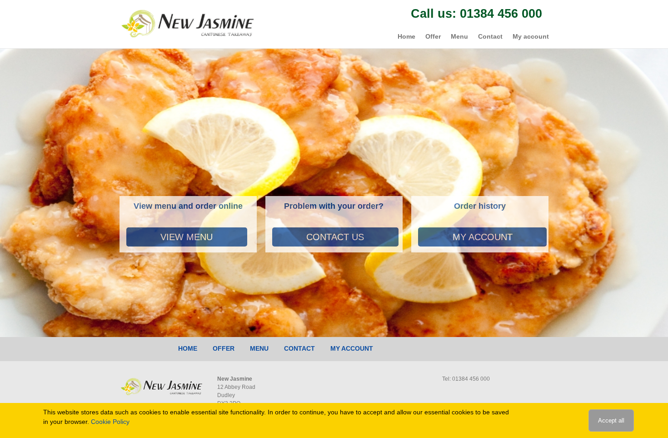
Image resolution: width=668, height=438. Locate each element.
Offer (433, 36)
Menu (459, 36)
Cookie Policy (110, 421)
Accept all (611, 420)
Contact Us (335, 237)
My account (531, 36)
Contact (490, 36)
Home (406, 36)
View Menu (186, 237)
